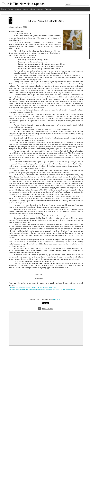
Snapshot (39, 9)
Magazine (18, 9)
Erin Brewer (57, 299)
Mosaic (25, 9)
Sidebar (32, 9)
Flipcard (10, 9)
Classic (3, 9)
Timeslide (48, 9)
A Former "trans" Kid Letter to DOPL (46, 20)
